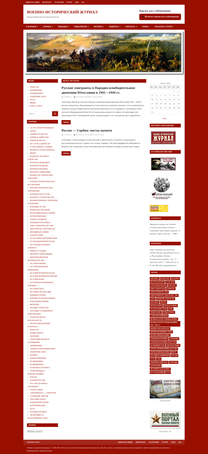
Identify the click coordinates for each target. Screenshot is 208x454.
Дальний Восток (158, 345)
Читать (66, 122)
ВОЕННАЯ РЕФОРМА (39, 169)
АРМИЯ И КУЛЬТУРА (39, 134)
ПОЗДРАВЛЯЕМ (36, 93)
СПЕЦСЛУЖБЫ (36, 390)
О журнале (31, 26)
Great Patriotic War (159, 292)
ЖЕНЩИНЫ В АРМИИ (39, 232)
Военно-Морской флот (160, 328)
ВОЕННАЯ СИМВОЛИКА (40, 172)
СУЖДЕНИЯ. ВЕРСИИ (39, 396)
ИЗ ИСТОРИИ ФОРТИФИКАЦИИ (43, 238)
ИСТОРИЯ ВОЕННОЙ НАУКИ (42, 273)
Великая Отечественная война (164, 319)
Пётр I (174, 352)
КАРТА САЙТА (36, 106)
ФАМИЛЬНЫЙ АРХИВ (39, 402)
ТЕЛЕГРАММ (59, 2)
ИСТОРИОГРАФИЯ (38, 263)
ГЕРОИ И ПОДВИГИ (38, 219)
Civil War (170, 282)
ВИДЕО (33, 103)
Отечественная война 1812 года (164, 349)
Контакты (130, 26)
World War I (156, 312)
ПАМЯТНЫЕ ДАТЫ (38, 96)
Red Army (155, 302)
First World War (158, 288)
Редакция (62, 26)
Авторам (98, 26)
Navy (153, 299)
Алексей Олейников (159, 316)
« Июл (164, 118)
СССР (153, 359)
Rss (83, 2)
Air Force (155, 278)
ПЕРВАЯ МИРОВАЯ (38, 358)
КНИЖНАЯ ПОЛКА (38, 295)
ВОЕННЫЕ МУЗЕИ (38, 207)
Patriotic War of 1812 (165, 299)
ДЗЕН (77, 2)
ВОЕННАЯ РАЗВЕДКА (39, 166)
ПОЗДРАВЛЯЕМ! (36, 364)
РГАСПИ (33, 377)
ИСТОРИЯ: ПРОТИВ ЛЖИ (40, 292)
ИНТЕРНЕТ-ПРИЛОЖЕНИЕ (41, 254)
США (159, 359)
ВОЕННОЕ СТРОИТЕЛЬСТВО (42, 197)
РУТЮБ (69, 2)
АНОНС (33, 131)
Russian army (156, 305)
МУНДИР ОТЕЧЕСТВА (39, 308)
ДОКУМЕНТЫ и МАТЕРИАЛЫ (42, 229)
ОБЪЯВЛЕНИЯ (36, 90)
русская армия (157, 372)
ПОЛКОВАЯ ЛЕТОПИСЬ (40, 368)
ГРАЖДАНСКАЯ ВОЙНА (40, 222)
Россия (174, 355)
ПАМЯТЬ (34, 355)
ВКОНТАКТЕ (47, 2)
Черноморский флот (159, 362)
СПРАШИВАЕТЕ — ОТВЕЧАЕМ (43, 393)
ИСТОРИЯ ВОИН (37, 279)
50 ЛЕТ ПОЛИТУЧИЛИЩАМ (41, 128)
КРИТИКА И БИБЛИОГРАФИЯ (42, 298)
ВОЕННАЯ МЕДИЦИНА (40, 162)
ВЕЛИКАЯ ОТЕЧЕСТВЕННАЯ (42, 150)
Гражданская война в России (163, 342)
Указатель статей (163, 26)
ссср (168, 372)
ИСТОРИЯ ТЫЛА (37, 289)
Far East (172, 285)
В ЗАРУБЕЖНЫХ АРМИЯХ (41, 147)
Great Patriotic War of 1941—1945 (164, 295)
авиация (173, 362)
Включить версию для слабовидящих (161, 17)
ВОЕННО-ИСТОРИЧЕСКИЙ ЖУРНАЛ (62, 12)
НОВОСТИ (34, 87)
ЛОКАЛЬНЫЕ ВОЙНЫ (39, 301)
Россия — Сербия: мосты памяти (87, 130)
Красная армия (173, 345)
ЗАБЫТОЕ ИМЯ (36, 235)
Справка (47, 26)
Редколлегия (80, 26)
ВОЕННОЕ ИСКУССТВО (40, 194)
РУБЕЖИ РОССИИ (37, 380)
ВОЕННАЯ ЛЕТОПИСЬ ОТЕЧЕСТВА (90, 135)
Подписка (114, 26)
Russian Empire (170, 305)
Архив (145, 26)
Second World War (159, 309)
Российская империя (160, 355)
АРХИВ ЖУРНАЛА (38, 140)
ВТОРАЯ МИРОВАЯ (38, 216)
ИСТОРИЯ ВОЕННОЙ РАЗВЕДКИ (43, 276)
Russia (163, 302)
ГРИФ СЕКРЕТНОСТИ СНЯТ (41, 226)
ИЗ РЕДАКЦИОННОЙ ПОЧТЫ (42, 241)
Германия (174, 338)
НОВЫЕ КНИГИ (36, 333)
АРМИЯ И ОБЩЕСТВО (39, 137)
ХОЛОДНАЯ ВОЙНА (38, 412)
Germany (171, 288)
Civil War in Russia (159, 285)
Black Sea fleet (157, 282)
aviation (175, 278)
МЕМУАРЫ (34, 304)
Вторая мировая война (160, 335)
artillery (165, 278)
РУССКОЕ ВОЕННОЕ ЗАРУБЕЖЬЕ (89, 97)
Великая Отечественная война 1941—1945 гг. (164, 324)
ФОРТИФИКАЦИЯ (37, 405)
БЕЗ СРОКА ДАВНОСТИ (40, 144)
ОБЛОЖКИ (34, 336)
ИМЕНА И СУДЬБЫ (38, 251)
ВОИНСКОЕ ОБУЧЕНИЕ (40, 210)
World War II (168, 312)
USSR (171, 309)
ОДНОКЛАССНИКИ (32, 2)
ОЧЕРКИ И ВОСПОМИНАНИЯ (42, 349)
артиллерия (156, 365)
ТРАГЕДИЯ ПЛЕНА (38, 399)
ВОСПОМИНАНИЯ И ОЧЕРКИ (42, 213)
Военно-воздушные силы (161, 332)
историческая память (160, 369)
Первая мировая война (160, 352)
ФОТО (32, 100)
